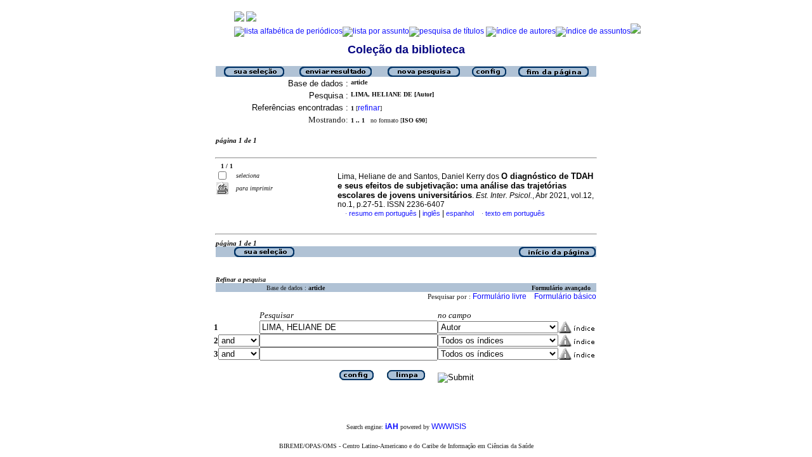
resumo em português (383, 213)
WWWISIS (448, 426)
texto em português (515, 213)
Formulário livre (500, 296)
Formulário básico (565, 296)
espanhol (460, 213)
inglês (431, 213)
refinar (369, 107)
